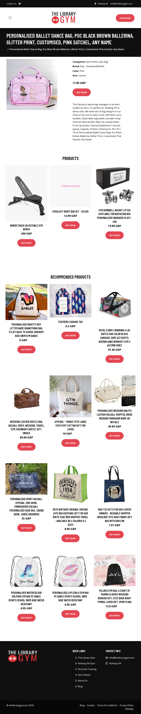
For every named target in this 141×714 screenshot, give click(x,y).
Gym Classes (84, 674)
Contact (91, 705)
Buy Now (82, 92)
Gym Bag (103, 61)
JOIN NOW (125, 18)
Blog (80, 686)
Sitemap (129, 708)
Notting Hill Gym (86, 663)
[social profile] (20, 3)
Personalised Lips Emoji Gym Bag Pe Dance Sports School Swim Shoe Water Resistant (70, 596)
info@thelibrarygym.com (121, 3)
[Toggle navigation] (10, 17)
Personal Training (87, 669)
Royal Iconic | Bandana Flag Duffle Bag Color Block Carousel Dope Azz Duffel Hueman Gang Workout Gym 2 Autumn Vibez (114, 337)
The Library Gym (86, 657)
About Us (82, 680)
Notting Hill (103, 3)
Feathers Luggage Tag (70, 321)
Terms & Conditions (107, 705)
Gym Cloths (92, 61)
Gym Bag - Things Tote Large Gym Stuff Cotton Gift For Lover (70, 425)
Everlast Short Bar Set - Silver (70, 211)
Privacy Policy (126, 705)
